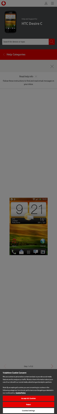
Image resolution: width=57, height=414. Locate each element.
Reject (28, 404)
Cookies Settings (28, 411)
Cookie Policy (21, 393)
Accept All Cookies (28, 398)
